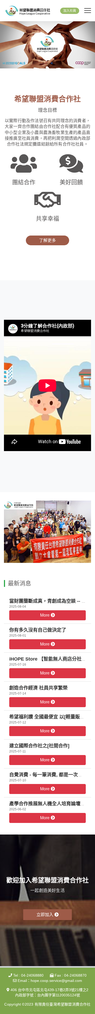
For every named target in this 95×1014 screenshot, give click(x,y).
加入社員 (69, 11)
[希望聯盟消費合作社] (27, 10)
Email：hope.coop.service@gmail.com (49, 980)
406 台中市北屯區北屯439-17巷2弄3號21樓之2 (49, 990)
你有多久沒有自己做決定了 (37, 630)
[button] (43, 63)
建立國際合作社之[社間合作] (39, 745)
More (45, 615)
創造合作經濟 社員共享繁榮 (38, 688)
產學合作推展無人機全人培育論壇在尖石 (52, 803)
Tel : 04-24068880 (28, 975)
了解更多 (47, 240)
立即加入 (45, 914)
